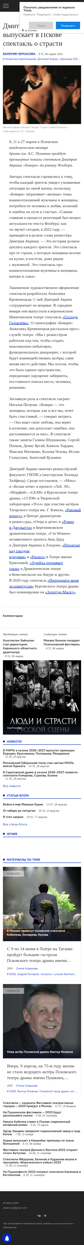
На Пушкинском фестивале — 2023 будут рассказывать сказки (32, 1113)
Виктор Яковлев (27, 1091)
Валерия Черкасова (19, 54)
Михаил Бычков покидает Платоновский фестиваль (62, 642)
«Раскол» (37, 557)
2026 (12, 974)
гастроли (46, 974)
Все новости (12, 786)
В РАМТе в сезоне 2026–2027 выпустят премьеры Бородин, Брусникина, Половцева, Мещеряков (38, 751)
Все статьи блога (15, 824)
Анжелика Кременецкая (20, 59)
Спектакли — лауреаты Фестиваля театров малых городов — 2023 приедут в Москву (38, 1104)
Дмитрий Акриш (48, 59)
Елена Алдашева (27, 968)
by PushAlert (31, 27)
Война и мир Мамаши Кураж (23, 804)
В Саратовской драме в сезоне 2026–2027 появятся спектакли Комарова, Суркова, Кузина (40, 773)
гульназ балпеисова (66, 974)
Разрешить (71, 24)
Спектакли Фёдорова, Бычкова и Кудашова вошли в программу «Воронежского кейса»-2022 (40, 1160)
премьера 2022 (69, 59)
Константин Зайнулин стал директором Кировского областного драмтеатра (20, 646)
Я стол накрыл (13, 817)
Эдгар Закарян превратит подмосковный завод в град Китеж (41, 1132)
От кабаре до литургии (19, 810)
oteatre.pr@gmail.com (15, 1207)
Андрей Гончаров (28, 974)
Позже (51, 24)
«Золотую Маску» (60, 592)
